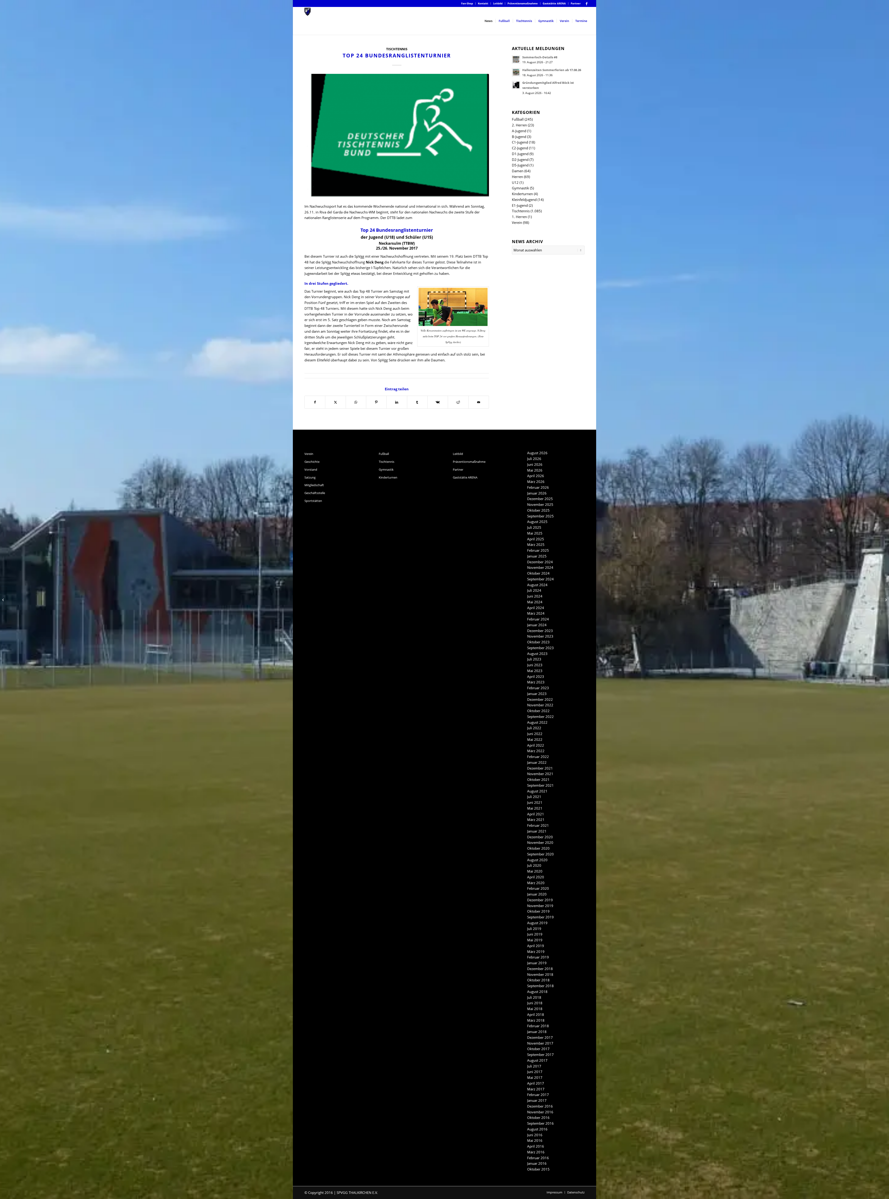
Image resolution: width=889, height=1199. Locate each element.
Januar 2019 (537, 963)
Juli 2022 (534, 728)
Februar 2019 (538, 957)
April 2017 (535, 1083)
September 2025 (540, 516)
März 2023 (536, 682)
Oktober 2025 (538, 510)
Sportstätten (313, 501)
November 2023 (540, 636)
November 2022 (540, 705)
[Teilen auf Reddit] (458, 402)
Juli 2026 (534, 458)
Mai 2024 (534, 602)
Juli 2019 (534, 928)
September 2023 (540, 647)
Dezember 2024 (540, 562)
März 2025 (536, 544)
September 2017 (540, 1054)
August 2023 (537, 653)
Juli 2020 (534, 865)
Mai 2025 (534, 533)
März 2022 (536, 750)
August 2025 (537, 521)
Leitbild (498, 3)
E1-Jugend (520, 205)
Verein (517, 222)
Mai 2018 (534, 1008)
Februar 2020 (538, 888)
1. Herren (519, 216)
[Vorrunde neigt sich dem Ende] (885, 599)
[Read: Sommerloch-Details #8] (516, 59)
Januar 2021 (537, 831)
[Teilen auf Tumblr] (417, 402)
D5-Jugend (520, 165)
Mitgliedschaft (314, 485)
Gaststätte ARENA (554, 3)
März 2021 (536, 819)
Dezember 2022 (540, 699)
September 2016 (540, 1123)
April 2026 (535, 475)
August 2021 (537, 791)
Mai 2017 (534, 1077)
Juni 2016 (534, 1135)
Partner (576, 3)
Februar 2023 (538, 688)
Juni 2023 (534, 665)
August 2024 (537, 584)
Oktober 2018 (538, 980)
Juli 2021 (534, 796)
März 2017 (536, 1089)
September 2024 (540, 579)
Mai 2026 (534, 470)
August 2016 (537, 1129)
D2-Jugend (520, 159)
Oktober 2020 (538, 848)
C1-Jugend (520, 142)
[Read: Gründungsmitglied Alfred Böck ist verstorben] (516, 85)
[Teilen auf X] (335, 402)
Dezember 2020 (540, 837)
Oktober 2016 (538, 1117)
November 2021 (540, 773)
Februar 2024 (538, 619)
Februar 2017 (538, 1094)
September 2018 (540, 985)
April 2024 (535, 607)
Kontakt (483, 3)
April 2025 (535, 539)
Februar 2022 (538, 756)
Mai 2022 (534, 739)
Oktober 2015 (538, 1169)
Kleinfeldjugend (524, 199)
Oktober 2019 (538, 911)
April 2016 (535, 1146)
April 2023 (535, 676)
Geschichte (311, 462)
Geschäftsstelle (314, 493)
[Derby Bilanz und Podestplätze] (3, 599)
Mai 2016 (534, 1140)
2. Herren (519, 125)
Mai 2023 (534, 670)
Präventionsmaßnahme (522, 3)
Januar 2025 (537, 556)
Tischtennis (396, 49)
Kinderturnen (522, 193)
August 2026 (537, 453)
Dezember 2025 (540, 498)
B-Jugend (519, 136)
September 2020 (540, 854)
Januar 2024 (537, 625)
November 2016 (540, 1112)
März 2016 (536, 1152)
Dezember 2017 (540, 1037)
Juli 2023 (534, 659)
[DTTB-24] (396, 136)
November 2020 (540, 842)
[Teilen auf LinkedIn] (397, 402)
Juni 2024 (534, 596)
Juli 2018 (534, 997)
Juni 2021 (534, 802)
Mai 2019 (534, 940)
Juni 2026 (534, 464)
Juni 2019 (534, 934)
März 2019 (536, 951)
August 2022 (537, 722)
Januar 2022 (537, 762)
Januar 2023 (537, 693)
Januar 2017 (537, 1100)
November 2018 (540, 974)
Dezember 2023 (540, 630)
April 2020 (535, 877)
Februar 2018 (538, 1026)
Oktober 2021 (538, 779)
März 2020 (536, 882)
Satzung (310, 477)
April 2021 (535, 814)
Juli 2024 (534, 590)
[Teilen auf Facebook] (315, 402)
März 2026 (536, 481)
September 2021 (540, 785)
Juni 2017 (534, 1071)
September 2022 (540, 716)
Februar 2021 (538, 825)
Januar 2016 (537, 1163)
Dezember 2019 (540, 900)
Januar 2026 (537, 493)
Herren (517, 176)
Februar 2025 (538, 550)
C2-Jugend (520, 148)
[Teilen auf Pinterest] (376, 402)
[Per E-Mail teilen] (479, 402)
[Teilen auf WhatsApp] (356, 402)
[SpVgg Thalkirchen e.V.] (307, 21)
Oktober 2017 (538, 1048)
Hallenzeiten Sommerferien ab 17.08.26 (551, 70)
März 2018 (536, 1020)
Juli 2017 (534, 1066)
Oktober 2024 (538, 573)
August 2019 (537, 922)
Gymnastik (520, 188)
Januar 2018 (537, 1031)
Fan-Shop (467, 3)
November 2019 (540, 905)
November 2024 (540, 567)
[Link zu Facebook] (586, 3)
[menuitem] (467, 3)
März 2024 (536, 613)
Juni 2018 (534, 1003)
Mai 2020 (534, 871)
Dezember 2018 (540, 968)
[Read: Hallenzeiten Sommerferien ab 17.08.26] (516, 72)
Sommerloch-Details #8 (539, 57)
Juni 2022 (534, 733)
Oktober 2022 (538, 710)
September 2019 (540, 917)
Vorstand (310, 469)
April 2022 (535, 745)
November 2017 (540, 1043)
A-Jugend (519, 130)
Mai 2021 (534, 808)
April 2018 (535, 1014)
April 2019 (535, 945)
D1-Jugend (520, 153)
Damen (517, 171)
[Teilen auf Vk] (438, 402)
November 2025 (540, 504)
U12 (515, 182)
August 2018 (537, 991)
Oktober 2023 (538, 642)
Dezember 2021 (540, 768)
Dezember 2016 (540, 1106)
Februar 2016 (538, 1157)
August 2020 (537, 860)
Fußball (518, 119)
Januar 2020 (537, 894)
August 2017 (537, 1060)
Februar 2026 (538, 487)
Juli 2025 (534, 527)
